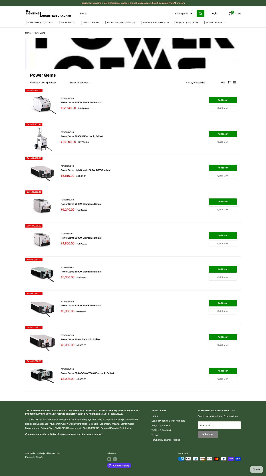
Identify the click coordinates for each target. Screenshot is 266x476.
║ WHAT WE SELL (90, 22)
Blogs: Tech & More (161, 425)
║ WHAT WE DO (66, 22)
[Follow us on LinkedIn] (115, 459)
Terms (154, 435)
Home (28, 33)
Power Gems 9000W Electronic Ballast (81, 102)
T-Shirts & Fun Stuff (161, 430)
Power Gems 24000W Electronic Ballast (82, 136)
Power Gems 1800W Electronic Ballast (81, 271)
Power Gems (39, 33)
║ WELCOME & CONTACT (39, 22)
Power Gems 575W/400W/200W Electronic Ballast (87, 373)
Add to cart (223, 100)
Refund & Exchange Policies (165, 440)
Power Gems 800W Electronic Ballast (80, 339)
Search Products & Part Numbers (168, 421)
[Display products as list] (229, 82)
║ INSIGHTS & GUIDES (186, 22)
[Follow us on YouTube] (109, 459)
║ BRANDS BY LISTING (153, 22)
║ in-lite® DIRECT (213, 22)
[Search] (200, 13)
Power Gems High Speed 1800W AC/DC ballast (86, 170)
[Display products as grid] (234, 82)
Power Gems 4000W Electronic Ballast (81, 204)
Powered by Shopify (34, 457)
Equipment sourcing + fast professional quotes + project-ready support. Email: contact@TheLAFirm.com (133, 3)
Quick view (222, 108)
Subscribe (207, 434)
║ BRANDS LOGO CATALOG (120, 22)
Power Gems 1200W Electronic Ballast (81, 305)
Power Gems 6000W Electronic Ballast (81, 238)
